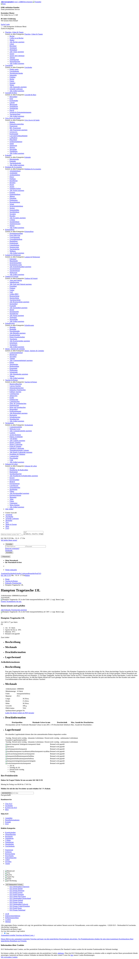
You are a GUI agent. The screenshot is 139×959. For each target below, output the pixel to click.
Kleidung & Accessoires (13, 167)
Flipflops (13, 179)
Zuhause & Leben (11, 464)
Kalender (8, 155)
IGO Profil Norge (16, 908)
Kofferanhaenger (15, 411)
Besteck (12, 482)
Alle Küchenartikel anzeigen (19, 493)
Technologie (9, 423)
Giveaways (13, 132)
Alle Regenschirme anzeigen (19, 302)
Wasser (12, 376)
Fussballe (13, 306)
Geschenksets (14, 71)
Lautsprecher (14, 456)
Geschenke (9, 65)
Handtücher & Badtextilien (19, 470)
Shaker (12, 40)
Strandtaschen (14, 419)
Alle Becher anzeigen (17, 42)
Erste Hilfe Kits (15, 235)
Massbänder (14, 261)
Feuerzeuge (13, 126)
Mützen (12, 196)
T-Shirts (12, 220)
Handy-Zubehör (15, 442)
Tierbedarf (13, 317)
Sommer (12, 83)
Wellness (13, 251)
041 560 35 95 (6, 575)
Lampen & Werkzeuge (13, 255)
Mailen (27, 575)
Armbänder (13, 173)
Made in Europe (11, 524)
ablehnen (61, 953)
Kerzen (12, 478)
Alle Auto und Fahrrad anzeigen (21, 284)
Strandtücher (14, 313)
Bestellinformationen (12, 820)
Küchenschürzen (15, 495)
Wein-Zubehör (15, 505)
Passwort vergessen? (12, 548)
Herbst (12, 79)
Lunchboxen (14, 485)
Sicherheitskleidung (16, 206)
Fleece (12, 177)
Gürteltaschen (14, 394)
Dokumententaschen (17, 388)
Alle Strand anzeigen (17, 315)
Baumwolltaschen (16, 384)
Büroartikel (13, 97)
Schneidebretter (15, 487)
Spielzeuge (13, 145)
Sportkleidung (14, 212)
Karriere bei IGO (11, 808)
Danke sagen (14, 69)
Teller (11, 499)
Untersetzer (13, 503)
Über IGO (8, 804)
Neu (7, 522)
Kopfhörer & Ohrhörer (17, 454)
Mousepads (13, 104)
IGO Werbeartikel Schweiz (14, 884)
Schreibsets (13, 343)
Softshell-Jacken (15, 188)
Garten (12, 290)
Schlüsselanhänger (16, 142)
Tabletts (12, 358)
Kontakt (8, 822)
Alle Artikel (9, 509)
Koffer (12, 398)
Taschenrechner (15, 114)
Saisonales (13, 75)
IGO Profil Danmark (17, 894)
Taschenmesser (15, 271)
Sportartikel (13, 304)
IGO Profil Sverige (16, 892)
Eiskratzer (13, 259)
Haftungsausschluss (12, 918)
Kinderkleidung (15, 194)
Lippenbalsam (14, 245)
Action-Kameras (15, 435)
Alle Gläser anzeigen (17, 52)
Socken (12, 208)
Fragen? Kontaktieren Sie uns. (11, 601)
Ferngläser (13, 286)
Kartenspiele (14, 134)
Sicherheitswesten (16, 265)
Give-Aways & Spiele (12, 118)
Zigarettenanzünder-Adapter (19, 450)
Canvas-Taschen (15, 386)
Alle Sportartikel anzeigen (18, 308)
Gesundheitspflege (16, 239)
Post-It (12, 110)
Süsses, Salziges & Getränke (15, 349)
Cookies (8, 920)
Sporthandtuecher (16, 474)
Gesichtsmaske (15, 237)
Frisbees (12, 288)
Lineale (12, 102)
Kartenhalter (14, 101)
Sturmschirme (14, 298)
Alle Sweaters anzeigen (18, 218)
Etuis (11, 99)
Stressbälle (13, 149)
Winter (12, 85)
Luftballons (13, 138)
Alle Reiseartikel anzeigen (18, 413)
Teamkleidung (14, 222)
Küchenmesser (15, 483)
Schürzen (8, 852)
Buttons (12, 122)
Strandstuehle (14, 312)
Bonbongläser (14, 366)
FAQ (7, 528)
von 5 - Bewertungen (16, 2)
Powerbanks (14, 458)
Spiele (12, 143)
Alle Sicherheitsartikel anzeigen (20, 267)
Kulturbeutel (14, 243)
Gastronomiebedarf (16, 353)
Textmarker (13, 345)
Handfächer (14, 181)
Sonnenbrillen (14, 210)
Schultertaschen (15, 417)
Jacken (12, 186)
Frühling (12, 77)
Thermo (12, 58)
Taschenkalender (15, 163)
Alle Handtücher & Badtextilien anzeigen (24, 476)
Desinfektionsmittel (16, 233)
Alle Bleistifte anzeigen (18, 333)
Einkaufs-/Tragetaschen (18, 390)
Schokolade (14, 372)
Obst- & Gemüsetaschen (18, 403)
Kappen (12, 192)
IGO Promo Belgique (17, 890)
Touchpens (13, 339)
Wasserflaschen (15, 61)
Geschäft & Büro (11, 93)
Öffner (12, 491)
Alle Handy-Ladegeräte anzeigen (21, 452)
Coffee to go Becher (16, 38)
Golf (11, 292)
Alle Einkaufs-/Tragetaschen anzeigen (14, 610)
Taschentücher (14, 249)
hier (72, 955)
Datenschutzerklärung (12, 916)
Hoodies (12, 216)
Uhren (12, 501)
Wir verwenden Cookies (9, 957)
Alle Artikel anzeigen (17, 63)
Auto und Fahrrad (16, 280)
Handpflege (14, 241)
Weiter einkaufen (11, 570)
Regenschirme (14, 296)
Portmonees (14, 200)
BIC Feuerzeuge (15, 128)
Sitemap (8, 922)
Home (7, 579)
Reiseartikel (14, 409)
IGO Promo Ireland (16, 900)
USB (11, 460)
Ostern (12, 81)
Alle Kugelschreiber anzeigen (20, 341)
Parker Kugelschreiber (17, 337)
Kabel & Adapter (15, 446)
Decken (12, 468)
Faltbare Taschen (15, 392)
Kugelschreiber (15, 335)
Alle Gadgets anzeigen (17, 441)
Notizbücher (14, 108)
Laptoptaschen (15, 401)
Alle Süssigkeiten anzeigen (19, 374)
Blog (7, 526)
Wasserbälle (14, 319)
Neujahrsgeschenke (16, 73)
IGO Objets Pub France (18, 896)
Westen (12, 226)
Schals (12, 204)
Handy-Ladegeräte (16, 444)
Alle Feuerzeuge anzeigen (18, 130)
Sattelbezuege (14, 282)
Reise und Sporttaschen (18, 407)
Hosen (12, 185)
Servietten (13, 356)
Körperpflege (9, 229)
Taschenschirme (15, 300)
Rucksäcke (13, 415)
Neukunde (8, 550)
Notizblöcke (14, 106)
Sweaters (13, 214)
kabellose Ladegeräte (17, 448)
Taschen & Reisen (11, 380)
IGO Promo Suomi (16, 902)
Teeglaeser (13, 48)
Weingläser (13, 50)
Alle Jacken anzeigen (17, 190)
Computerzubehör (16, 427)
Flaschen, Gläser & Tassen (14, 32)
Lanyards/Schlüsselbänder (18, 136)
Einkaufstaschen (10, 858)
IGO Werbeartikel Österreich (19, 887)
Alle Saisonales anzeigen (18, 87)
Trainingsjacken (15, 224)
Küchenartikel (14, 480)
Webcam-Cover (15, 429)
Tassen (12, 54)
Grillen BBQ (14, 294)
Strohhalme (13, 489)
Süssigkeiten (14, 364)
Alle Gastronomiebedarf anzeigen (21, 360)
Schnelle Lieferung (16, 89)
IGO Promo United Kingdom (20, 906)
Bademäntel (14, 472)
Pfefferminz (14, 370)
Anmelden (9, 544)
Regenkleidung (15, 202)
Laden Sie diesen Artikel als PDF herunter (19, 713)
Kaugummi (13, 368)
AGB (7, 914)
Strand (12, 310)
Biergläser (13, 46)
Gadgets (12, 433)
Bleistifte (13, 327)
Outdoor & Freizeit (11, 276)
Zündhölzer (13, 151)
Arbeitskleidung (15, 171)
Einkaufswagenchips (17, 124)
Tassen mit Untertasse (17, 56)
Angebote (8, 515)
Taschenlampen (15, 269)
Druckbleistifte (15, 331)
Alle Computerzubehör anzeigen (21, 431)
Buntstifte (13, 329)
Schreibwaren (10, 323)
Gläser (12, 44)
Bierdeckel (13, 355)
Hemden (12, 183)
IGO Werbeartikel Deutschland (20, 898)
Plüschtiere (13, 140)
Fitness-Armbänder (16, 437)
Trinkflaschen (14, 59)
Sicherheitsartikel (15, 263)
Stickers (12, 147)
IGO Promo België (16, 889)
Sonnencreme (14, 247)
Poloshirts (13, 198)
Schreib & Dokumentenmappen (20, 112)
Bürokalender (14, 159)
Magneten (13, 497)
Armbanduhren (15, 175)
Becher (12, 36)
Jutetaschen (13, 396)
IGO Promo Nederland (17, 910)
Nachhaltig (9, 516)
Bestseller (8, 520)
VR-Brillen (13, 439)
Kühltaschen (14, 399)
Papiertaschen (14, 405)
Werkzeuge (13, 272)
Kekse (12, 362)
